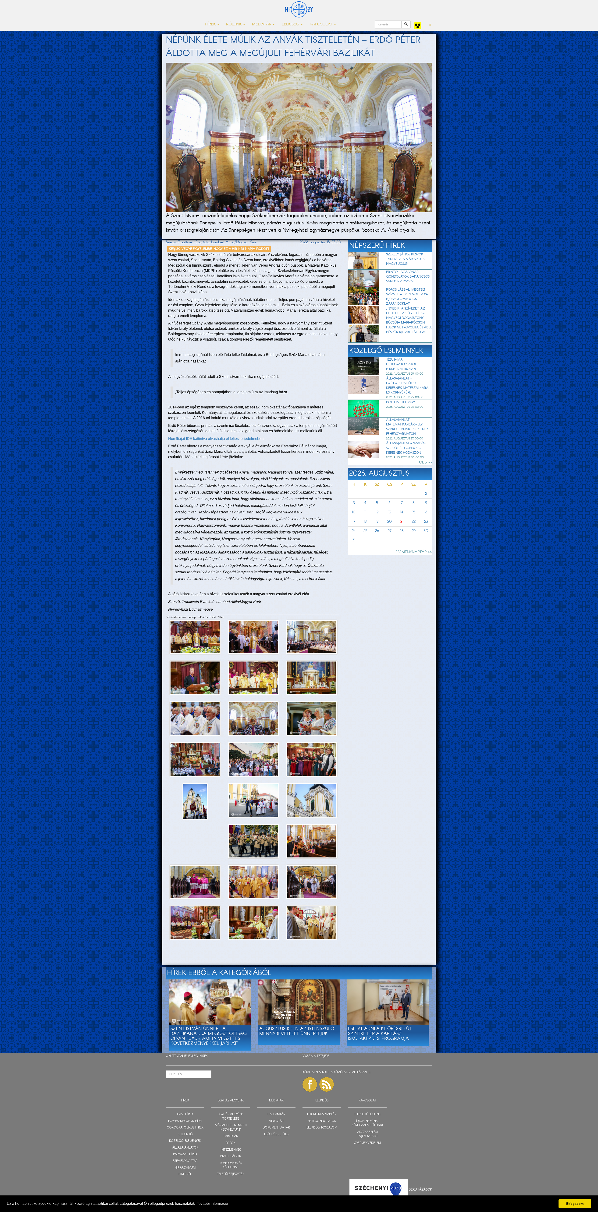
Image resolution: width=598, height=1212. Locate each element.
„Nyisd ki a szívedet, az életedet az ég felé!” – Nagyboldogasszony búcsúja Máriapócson (405, 315)
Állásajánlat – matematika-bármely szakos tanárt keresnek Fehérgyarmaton (407, 427)
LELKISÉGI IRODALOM (321, 1127)
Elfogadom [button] (575, 1203)
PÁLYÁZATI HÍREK (185, 1154)
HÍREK (203, 1056)
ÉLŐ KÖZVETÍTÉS (276, 1134)
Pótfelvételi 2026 (400, 402)
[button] (430, 25)
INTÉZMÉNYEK (231, 1150)
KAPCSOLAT (367, 1100)
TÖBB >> (424, 462)
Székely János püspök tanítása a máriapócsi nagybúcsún (405, 259)
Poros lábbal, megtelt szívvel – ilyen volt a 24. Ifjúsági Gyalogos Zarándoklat (407, 296)
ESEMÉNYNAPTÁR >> (413, 552)
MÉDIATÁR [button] (262, 24)
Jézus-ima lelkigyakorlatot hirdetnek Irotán (401, 364)
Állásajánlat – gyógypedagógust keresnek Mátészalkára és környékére (407, 385)
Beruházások (420, 1189)
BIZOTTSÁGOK (230, 1156)
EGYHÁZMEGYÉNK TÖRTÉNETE (231, 1116)
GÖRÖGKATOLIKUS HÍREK (185, 1127)
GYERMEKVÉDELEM (367, 1143)
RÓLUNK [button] (234, 24)
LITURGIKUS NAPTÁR (321, 1114)
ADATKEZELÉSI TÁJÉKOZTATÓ (367, 1134)
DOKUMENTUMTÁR (276, 1127)
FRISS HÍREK (185, 1114)
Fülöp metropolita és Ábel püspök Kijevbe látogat (409, 329)
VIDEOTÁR (276, 1121)
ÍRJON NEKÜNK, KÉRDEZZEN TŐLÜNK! (367, 1123)
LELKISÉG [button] (291, 24)
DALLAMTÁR (276, 1114)
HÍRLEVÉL (185, 1174)
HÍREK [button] (211, 24)
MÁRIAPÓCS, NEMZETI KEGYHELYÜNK (231, 1127)
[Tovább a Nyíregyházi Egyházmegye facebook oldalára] (310, 1084)
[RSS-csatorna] (326, 1084)
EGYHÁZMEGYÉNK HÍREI (185, 1121)
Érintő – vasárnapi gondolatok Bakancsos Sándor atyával (408, 277)
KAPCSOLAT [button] (322, 24)
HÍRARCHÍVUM (185, 1168)
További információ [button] (212, 1203)
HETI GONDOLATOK (322, 1121)
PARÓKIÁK (231, 1136)
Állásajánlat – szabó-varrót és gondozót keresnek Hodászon (406, 448)
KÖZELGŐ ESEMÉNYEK (185, 1141)
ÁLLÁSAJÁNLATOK (185, 1148)
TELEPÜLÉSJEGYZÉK (230, 1174)
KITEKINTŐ (185, 1134)
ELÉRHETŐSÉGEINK (367, 1114)
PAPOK (230, 1143)
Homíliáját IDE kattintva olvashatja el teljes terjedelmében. (216, 439)
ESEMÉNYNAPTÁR (185, 1161)
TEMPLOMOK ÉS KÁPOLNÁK (230, 1165)
